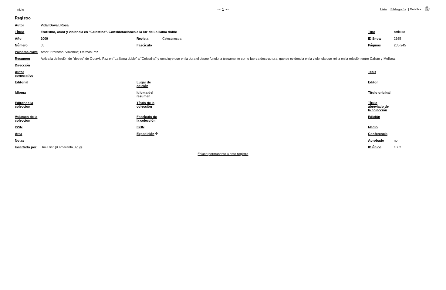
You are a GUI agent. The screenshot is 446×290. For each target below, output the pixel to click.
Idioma (20, 92)
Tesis (372, 72)
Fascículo (144, 45)
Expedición (145, 134)
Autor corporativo (24, 73)
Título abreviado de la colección (378, 106)
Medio (373, 127)
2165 (397, 38)
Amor (45, 52)
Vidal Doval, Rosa (55, 25)
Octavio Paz (89, 52)
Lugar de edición (144, 84)
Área (18, 134)
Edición (374, 117)
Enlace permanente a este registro (223, 154)
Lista (383, 9)
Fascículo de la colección (147, 118)
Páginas (374, 45)
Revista (142, 38)
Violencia (71, 52)
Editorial (21, 82)
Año (18, 38)
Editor (373, 82)
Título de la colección (145, 104)
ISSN (18, 127)
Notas (19, 140)
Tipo (371, 32)
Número (21, 45)
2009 (44, 38)
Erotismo (56, 52)
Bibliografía (398, 9)
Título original (379, 92)
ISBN (140, 127)
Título (19, 32)
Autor (19, 25)
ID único (374, 147)
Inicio (20, 9)
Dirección (22, 65)
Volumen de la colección (26, 118)
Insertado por (25, 147)
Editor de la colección (24, 104)
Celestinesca (171, 38)
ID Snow (374, 38)
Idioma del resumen (145, 94)
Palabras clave (26, 52)
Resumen (22, 58)
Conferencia (377, 134)
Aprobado (376, 140)
